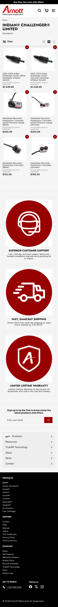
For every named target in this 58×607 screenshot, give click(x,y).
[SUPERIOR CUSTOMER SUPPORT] (29, 223)
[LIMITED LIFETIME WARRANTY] (29, 359)
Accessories (8, 508)
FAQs (5, 525)
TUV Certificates (10, 534)
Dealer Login (8, 573)
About (5, 551)
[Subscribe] (48, 420)
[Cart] (46, 10)
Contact (6, 521)
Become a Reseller (10, 563)
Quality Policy (8, 560)
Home (5, 20)
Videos (5, 531)
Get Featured (8, 554)
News (5, 570)
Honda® (6, 489)
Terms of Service (10, 540)
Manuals (6, 528)
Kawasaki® (7, 502)
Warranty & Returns (11, 557)
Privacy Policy (9, 537)
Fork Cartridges (9, 511)
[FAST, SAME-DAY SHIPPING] (29, 292)
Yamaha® (7, 505)
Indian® (6, 492)
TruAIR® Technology (11, 567)
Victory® (6, 498)
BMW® (5, 483)
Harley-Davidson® (10, 486)
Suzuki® (6, 495)
